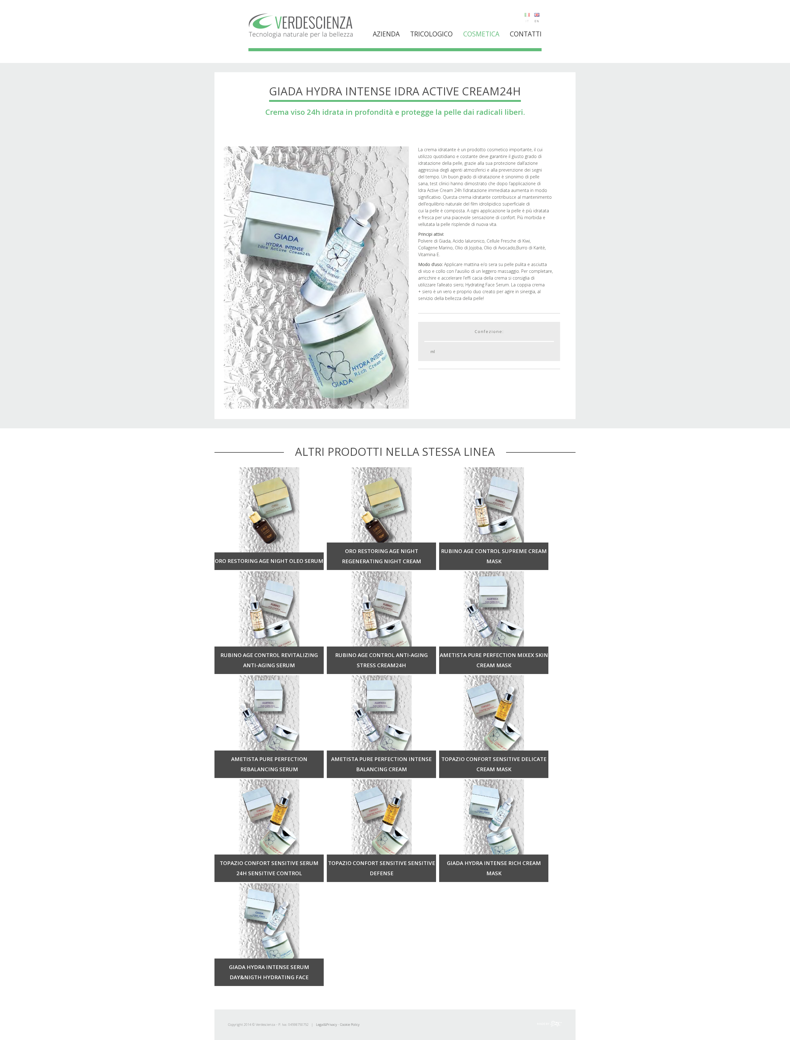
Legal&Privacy (326, 1024)
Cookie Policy (350, 1024)
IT (527, 21)
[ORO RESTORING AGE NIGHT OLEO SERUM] (269, 510)
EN (536, 21)
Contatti (526, 34)
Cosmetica (481, 34)
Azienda (386, 34)
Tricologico (431, 34)
